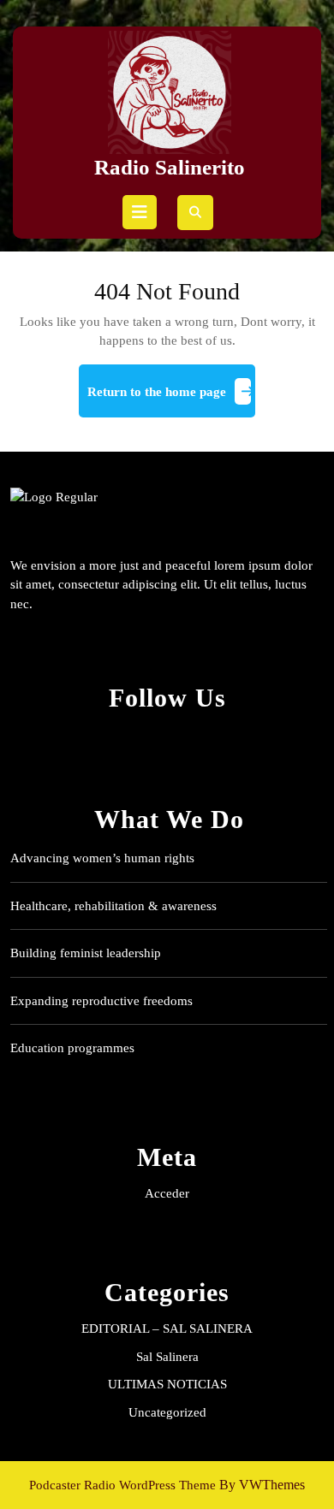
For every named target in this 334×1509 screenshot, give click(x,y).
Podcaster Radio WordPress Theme (122, 1485)
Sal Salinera (167, 1357)
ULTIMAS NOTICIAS (167, 1384)
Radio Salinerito (169, 167)
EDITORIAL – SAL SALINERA (167, 1328)
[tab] (139, 212)
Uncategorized (167, 1412)
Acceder (167, 1193)
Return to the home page (171, 398)
